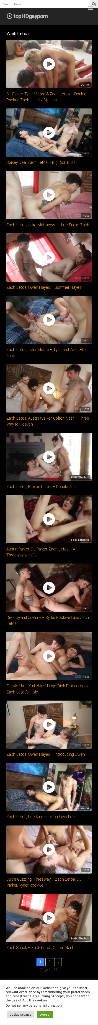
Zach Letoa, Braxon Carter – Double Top (41, 486)
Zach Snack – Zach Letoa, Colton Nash (40, 947)
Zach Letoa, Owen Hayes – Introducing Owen (45, 754)
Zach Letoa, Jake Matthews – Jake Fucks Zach (47, 225)
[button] (94, 4)
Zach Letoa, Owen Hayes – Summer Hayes (43, 287)
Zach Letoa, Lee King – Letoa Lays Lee (40, 817)
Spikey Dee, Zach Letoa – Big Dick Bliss (40, 162)
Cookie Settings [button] (20, 1014)
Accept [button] (45, 1014)
